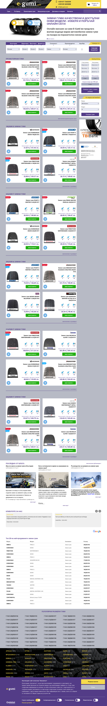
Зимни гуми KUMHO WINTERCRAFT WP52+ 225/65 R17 (69, 405)
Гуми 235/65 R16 (88, 645)
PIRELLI (65, 673)
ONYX (46, 673)
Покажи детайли (27, 702)
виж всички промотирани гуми (67, 118)
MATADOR (28, 669)
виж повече (51, 38)
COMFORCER (48, 654)
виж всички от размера (69, 186)
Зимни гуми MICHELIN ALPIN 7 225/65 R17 (68, 433)
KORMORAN (10, 547)
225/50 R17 (87, 588)
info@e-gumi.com (63, 7)
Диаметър (41, 43)
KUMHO (47, 666)
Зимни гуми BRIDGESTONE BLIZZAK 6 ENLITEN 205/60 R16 (67, 67)
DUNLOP (28, 658)
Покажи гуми (90, 114)
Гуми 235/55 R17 (69, 631)
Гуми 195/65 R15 (31, 616)
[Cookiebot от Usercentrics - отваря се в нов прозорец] (11, 702)
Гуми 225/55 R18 (69, 623)
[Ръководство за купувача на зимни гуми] (86, 480)
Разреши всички (93, 681)
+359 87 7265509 (64, 2)
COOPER (85, 654)
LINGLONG (85, 666)
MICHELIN (66, 669)
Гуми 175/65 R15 (50, 642)
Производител (70, 43)
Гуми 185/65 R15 (69, 616)
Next (99, 511)
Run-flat (82, 43)
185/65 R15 (87, 569)
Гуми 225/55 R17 (69, 620)
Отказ (93, 687)
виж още (33, 502)
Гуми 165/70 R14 (31, 642)
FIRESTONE (10, 551)
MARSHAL (9, 669)
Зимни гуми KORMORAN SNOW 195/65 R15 (31, 133)
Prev (96, 511)
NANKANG (9, 673)
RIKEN (8, 575)
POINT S (85, 673)
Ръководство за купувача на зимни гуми (85, 466)
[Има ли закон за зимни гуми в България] (21, 480)
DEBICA (9, 544)
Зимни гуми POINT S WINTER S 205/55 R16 (32, 269)
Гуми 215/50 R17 (50, 620)
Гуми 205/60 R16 (88, 616)
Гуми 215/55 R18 (88, 627)
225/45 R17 (87, 566)
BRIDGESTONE (11, 582)
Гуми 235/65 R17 (50, 631)
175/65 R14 (87, 560)
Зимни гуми (36, 23)
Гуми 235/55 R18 (88, 623)
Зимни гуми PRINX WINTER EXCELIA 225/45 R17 (67, 201)
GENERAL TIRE (11, 662)
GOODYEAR (67, 662)
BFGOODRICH (11, 654)
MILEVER (85, 669)
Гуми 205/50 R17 (88, 631)
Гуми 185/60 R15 (69, 638)
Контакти (70, 11)
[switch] (59, 700)
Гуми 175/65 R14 (88, 638)
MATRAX (47, 669)
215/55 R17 (87, 594)
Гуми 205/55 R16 (12, 616)
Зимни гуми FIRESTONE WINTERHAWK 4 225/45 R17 (67, 230)
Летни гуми (20, 23)
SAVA (65, 677)
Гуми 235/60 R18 (50, 638)
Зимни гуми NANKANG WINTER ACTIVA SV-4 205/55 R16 (68, 298)
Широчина (25, 43)
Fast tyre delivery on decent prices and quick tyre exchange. (71, 518)
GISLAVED (28, 662)
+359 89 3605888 (64, 4)
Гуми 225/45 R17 (50, 616)
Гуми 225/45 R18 (50, 623)
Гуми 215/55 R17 (31, 620)
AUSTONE (47, 651)
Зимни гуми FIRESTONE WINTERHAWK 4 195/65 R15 (30, 162)
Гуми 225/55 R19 (12, 638)
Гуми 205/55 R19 (88, 634)
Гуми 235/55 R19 (50, 627)
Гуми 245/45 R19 (12, 631)
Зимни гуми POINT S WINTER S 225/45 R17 (32, 201)
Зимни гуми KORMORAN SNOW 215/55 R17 (31, 365)
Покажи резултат (94, 49)
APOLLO (9, 651)
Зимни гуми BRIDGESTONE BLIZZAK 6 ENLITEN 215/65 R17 (30, 95)
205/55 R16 (87, 544)
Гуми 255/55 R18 (69, 634)
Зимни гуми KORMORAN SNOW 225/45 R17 (31, 230)
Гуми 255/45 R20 (12, 645)
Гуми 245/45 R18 (31, 623)
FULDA (8, 578)
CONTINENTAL (11, 597)
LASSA (65, 666)
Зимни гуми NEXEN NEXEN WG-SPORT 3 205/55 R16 (30, 297)
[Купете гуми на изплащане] (90, 130)
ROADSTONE (48, 677)
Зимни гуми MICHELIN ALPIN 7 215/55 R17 (68, 336)
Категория (13, 43)
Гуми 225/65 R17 (88, 620)
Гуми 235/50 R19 (31, 638)
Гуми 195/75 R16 (69, 645)
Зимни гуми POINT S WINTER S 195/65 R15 (69, 133)
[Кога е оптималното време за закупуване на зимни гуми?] (53, 480)
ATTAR (27, 651)
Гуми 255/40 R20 (31, 645)
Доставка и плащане (58, 11)
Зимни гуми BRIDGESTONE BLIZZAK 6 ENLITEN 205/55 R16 (30, 67)
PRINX (8, 677)
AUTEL (65, 651)
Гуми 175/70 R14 (12, 642)
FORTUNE (66, 658)
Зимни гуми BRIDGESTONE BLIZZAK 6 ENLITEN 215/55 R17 (67, 366)
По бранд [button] (17, 11)
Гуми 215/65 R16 (12, 627)
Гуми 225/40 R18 (12, 623)
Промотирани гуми (29, 11)
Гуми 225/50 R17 (12, 620)
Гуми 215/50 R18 (31, 634)
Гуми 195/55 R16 (50, 645)
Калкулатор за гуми (44, 11)
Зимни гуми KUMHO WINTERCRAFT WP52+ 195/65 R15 (69, 163)
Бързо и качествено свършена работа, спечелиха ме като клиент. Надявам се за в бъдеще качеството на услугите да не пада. (29, 519)
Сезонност (53, 43)
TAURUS (9, 585)
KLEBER (9, 666)
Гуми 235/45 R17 (12, 634)
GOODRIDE (48, 662)
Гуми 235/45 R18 (50, 634)
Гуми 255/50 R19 (69, 627)
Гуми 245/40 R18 (69, 642)
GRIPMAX (85, 662)
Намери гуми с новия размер (90, 90)
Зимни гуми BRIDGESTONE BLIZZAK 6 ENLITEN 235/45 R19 (67, 95)
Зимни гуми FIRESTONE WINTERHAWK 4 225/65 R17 (30, 404)
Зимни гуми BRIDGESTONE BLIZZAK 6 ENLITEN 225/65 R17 (30, 433)
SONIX (84, 677)
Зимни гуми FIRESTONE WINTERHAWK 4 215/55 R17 (30, 336)
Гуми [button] (8, 11)
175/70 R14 (87, 603)
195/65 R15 (87, 547)
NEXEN (27, 673)
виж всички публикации (93, 463)
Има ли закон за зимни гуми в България (19, 466)
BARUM (85, 651)
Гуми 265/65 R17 (88, 642)
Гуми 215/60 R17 (31, 627)
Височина (33, 43)
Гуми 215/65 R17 (31, 631)
